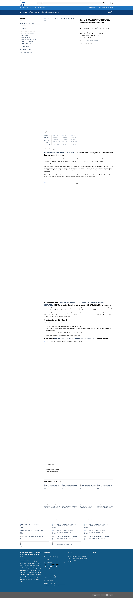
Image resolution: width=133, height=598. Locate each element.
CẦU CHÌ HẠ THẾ (34, 12)
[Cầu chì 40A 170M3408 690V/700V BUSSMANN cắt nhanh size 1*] (105, 494)
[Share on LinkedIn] (91, 44)
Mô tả (45, 149)
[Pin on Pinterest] (89, 44)
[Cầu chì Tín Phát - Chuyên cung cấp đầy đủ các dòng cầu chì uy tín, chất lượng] (27, 3)
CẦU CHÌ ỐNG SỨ (24, 46)
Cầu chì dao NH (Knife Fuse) (27, 23)
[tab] (45, 149)
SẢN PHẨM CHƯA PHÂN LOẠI (27, 52)
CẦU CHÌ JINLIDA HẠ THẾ (27, 41)
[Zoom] (46, 132)
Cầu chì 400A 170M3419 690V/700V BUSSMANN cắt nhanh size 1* (52, 507)
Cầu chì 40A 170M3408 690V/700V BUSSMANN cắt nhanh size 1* (105, 507)
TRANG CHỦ (23, 7)
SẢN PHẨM (29, 7)
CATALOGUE (43, 7)
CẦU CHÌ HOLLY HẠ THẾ (27, 37)
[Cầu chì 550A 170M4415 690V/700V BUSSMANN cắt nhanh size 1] (88, 494)
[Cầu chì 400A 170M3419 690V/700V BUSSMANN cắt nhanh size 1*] (52, 494)
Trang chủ (23, 12)
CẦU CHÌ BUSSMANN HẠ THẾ (50, 12)
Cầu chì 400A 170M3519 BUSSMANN (59, 153)
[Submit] (104, 3)
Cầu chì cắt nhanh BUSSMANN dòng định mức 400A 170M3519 (95, 27)
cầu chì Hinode (24, 35)
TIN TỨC (37, 7)
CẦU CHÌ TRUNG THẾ (25, 49)
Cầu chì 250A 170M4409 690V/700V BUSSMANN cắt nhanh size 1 (70, 507)
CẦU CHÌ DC (23, 26)
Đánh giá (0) (51, 149)
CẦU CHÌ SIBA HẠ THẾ (26, 43)
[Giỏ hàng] (112, 3)
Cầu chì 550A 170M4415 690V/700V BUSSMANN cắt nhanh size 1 (88, 507)
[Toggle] (39, 29)
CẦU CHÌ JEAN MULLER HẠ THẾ (28, 39)
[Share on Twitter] (84, 44)
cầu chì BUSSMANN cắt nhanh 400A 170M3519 (74, 339)
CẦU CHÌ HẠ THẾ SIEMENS (27, 33)
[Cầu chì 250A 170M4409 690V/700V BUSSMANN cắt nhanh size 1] (70, 494)
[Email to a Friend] (86, 44)
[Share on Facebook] (81, 44)
